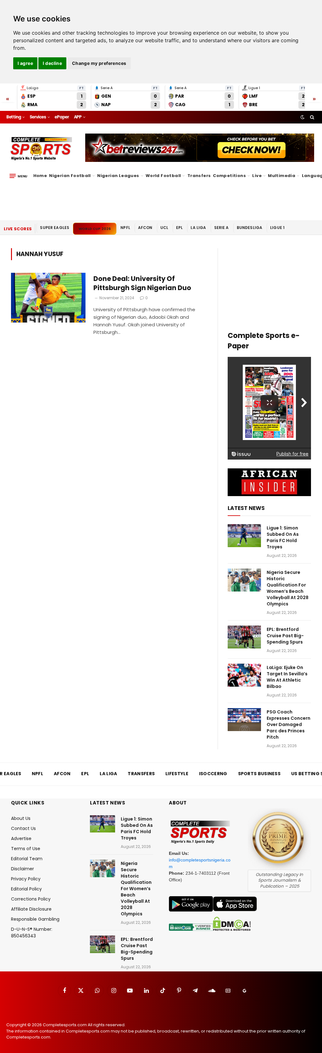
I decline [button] (52, 63)
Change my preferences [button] (99, 63)
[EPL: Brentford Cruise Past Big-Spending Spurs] (244, 637)
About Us (21, 818)
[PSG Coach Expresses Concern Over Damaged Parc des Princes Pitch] (244, 719)
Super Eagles (54, 227)
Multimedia (281, 176)
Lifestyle (176, 773)
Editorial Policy (26, 889)
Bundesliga (250, 227)
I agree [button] (25, 63)
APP (77, 117)
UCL (164, 227)
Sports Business (259, 773)
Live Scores (18, 229)
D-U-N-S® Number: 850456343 (31, 932)
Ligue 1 (277, 227)
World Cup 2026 (95, 228)
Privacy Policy (26, 879)
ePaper (61, 117)
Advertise (21, 838)
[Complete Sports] (41, 149)
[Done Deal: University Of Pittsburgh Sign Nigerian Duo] (48, 298)
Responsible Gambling (35, 919)
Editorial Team (26, 859)
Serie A (221, 227)
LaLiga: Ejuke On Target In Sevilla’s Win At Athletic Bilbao (287, 677)
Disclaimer (22, 869)
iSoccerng (213, 773)
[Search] (311, 117)
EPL (179, 227)
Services (38, 117)
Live (257, 176)
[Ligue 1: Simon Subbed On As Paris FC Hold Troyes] (244, 535)
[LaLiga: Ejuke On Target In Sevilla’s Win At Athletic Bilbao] (244, 675)
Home (40, 176)
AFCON (145, 227)
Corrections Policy (31, 899)
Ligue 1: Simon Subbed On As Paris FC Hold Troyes (283, 537)
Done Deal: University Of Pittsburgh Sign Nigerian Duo (142, 283)
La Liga (198, 227)
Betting (13, 117)
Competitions (229, 176)
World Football (163, 176)
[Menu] (18, 175)
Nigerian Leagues (118, 176)
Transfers (199, 176)
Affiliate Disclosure (31, 909)
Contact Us (23, 828)
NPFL (125, 227)
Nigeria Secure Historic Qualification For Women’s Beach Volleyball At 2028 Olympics (287, 588)
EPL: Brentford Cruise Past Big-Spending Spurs (285, 635)
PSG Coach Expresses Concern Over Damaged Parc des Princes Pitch (288, 724)
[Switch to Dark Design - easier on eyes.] (302, 117)
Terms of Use (25, 848)
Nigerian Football (70, 176)
